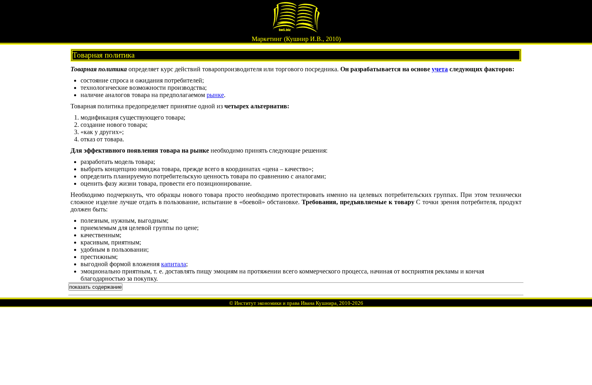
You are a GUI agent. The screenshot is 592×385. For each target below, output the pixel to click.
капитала (173, 264)
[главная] (296, 30)
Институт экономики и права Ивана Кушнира (285, 303)
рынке (215, 94)
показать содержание (95, 287)
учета (440, 69)
